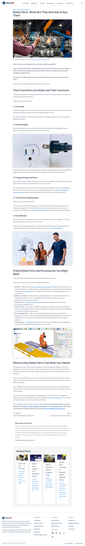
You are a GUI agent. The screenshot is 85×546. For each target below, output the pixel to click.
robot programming (35, 489)
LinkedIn (24, 406)
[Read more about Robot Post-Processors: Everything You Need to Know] (63, 457)
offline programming (35, 481)
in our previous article (55, 398)
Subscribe (37, 532)
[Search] (82, 3)
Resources (50, 3)
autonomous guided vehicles (40, 210)
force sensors (28, 291)
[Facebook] (64, 533)
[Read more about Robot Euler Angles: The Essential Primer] (35, 458)
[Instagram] (52, 536)
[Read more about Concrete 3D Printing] (22, 458)
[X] (56, 533)
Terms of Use (79, 543)
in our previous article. (55, 228)
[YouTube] (52, 533)
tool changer (30, 322)
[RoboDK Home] (7, 518)
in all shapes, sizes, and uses (42, 287)
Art (19, 473)
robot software (45, 59)
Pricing (42, 3)
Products (34, 3)
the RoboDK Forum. (56, 406)
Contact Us (69, 3)
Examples (37, 529)
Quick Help (37, 520)
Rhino (22, 473)
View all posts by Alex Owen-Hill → (25, 440)
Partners (71, 526)
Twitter (30, 406)
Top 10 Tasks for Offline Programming (49, 470)
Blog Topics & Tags (56, 523)
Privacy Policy (69, 543)
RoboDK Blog (55, 520)
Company (60, 3)
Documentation (39, 526)
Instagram (43, 406)
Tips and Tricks (38, 523)
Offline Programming (40, 535)
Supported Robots (73, 523)
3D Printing (21, 471)
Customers (71, 529)
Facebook (36, 406)
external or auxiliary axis (34, 302)
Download (25, 3)
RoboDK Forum (55, 526)
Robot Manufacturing (35, 59)
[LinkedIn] (60, 533)
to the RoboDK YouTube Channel (54, 408)
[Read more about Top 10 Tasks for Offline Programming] (49, 458)
